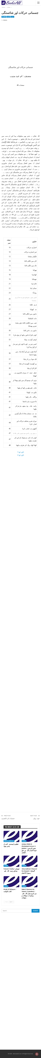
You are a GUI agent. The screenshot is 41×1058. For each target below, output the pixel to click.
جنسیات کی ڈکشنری (8, 818)
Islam (3, 17)
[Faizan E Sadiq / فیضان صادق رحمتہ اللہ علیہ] (11, 861)
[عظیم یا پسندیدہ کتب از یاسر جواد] (11, 836)
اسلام (8, 17)
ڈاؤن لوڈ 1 (20, 452)
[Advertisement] (20, 44)
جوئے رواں (36, 818)
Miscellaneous (9, 841)
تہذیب (12, 17)
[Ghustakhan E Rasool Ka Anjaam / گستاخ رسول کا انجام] (29, 861)
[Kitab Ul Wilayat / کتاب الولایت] (11, 881)
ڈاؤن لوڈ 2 (20, 455)
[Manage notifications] (36, 1054)
